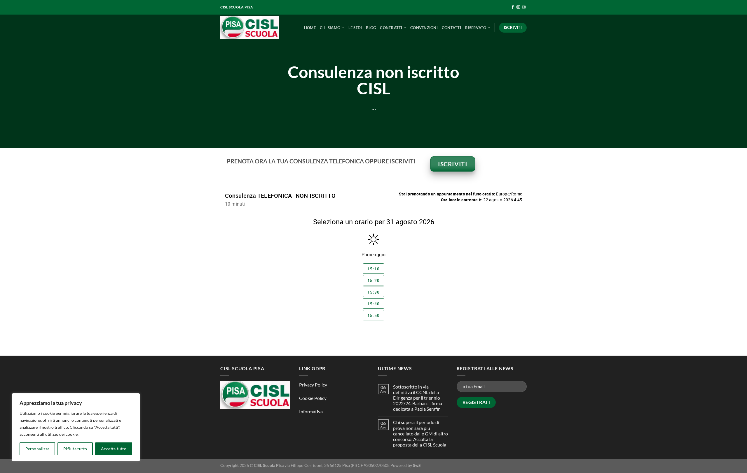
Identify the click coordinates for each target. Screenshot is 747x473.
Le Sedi (355, 27)
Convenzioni (424, 27)
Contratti (391, 27)
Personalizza (37, 448)
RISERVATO (475, 27)
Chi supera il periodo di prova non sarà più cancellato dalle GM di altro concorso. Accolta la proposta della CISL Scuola (420, 433)
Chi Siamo (330, 27)
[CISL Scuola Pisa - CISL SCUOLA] (249, 28)
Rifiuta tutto (75, 448)
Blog (371, 27)
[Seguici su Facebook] (512, 7)
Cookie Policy (313, 398)
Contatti (451, 27)
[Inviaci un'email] (524, 7)
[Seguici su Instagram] (518, 7)
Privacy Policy (313, 384)
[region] (76, 427)
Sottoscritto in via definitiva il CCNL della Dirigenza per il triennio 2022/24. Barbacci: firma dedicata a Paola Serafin (417, 398)
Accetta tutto (113, 448)
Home (310, 27)
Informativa (311, 411)
